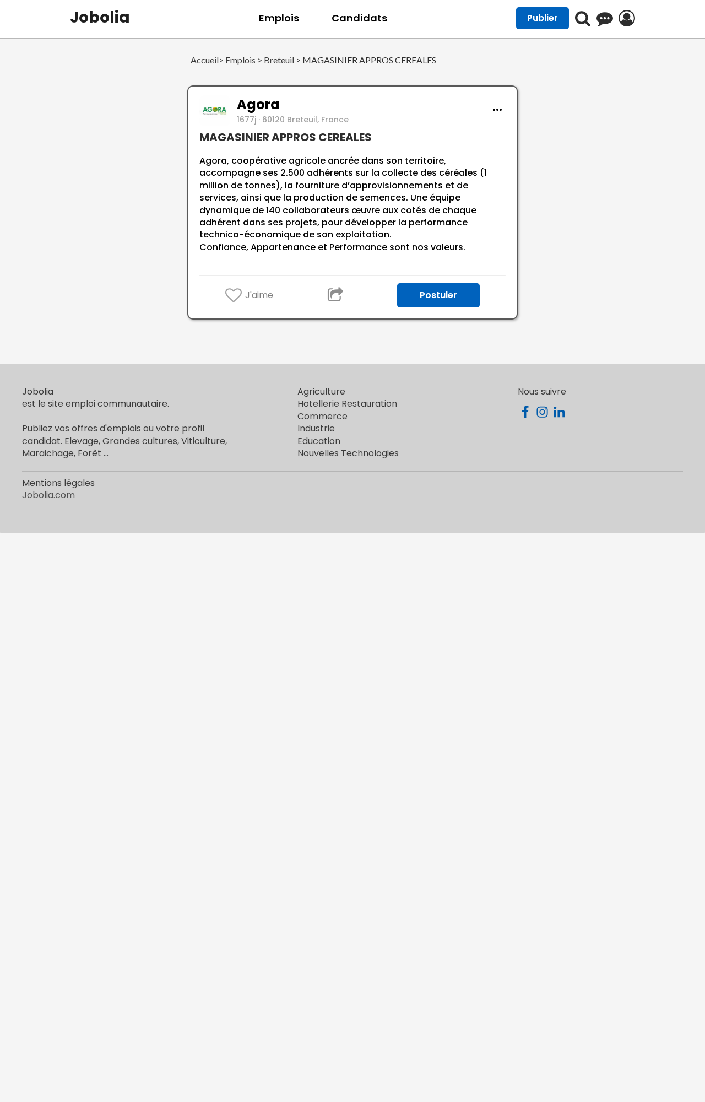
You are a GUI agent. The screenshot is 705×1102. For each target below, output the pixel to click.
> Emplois (237, 60)
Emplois (279, 18)
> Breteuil (275, 60)
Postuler (438, 295)
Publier (542, 18)
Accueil (205, 60)
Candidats (359, 18)
